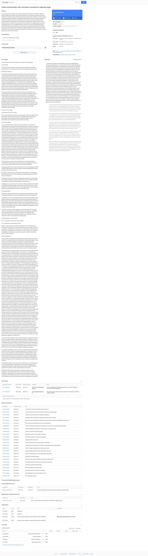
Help (92, 553)
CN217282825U (6, 420)
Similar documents (71, 51)
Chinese (63, 21)
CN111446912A (6, 391)
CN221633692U (6, 470)
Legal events (63, 51)
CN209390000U (6, 425)
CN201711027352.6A (7, 490)
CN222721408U (6, 462)
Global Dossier (68, 54)
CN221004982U (6, 464)
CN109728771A (6, 412)
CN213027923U (6, 423)
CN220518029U (6, 439)
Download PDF (58, 18)
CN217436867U (6, 417)
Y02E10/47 (6, 37)
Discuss (73, 54)
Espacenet (61, 54)
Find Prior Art (68, 18)
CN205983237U (6, 428)
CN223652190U (6, 467)
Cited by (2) (57, 51)
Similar (75, 18)
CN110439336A (6, 387)
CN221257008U (6, 414)
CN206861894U (6, 431)
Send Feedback (63, 553)
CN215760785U (6, 473)
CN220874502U (6, 450)
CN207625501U (6, 459)
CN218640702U (6, 445)
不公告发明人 (60, 24)
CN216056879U (6, 434)
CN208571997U (6, 442)
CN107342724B (6, 409)
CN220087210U (6, 456)
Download (72, 528)
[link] (11, 38)
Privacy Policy (86, 553)
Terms (79, 553)
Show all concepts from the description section (13, 544)
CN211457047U (6, 437)
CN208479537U (6, 448)
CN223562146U (6, 475)
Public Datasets (72, 553)
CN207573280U (6, 453)
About (56, 553)
